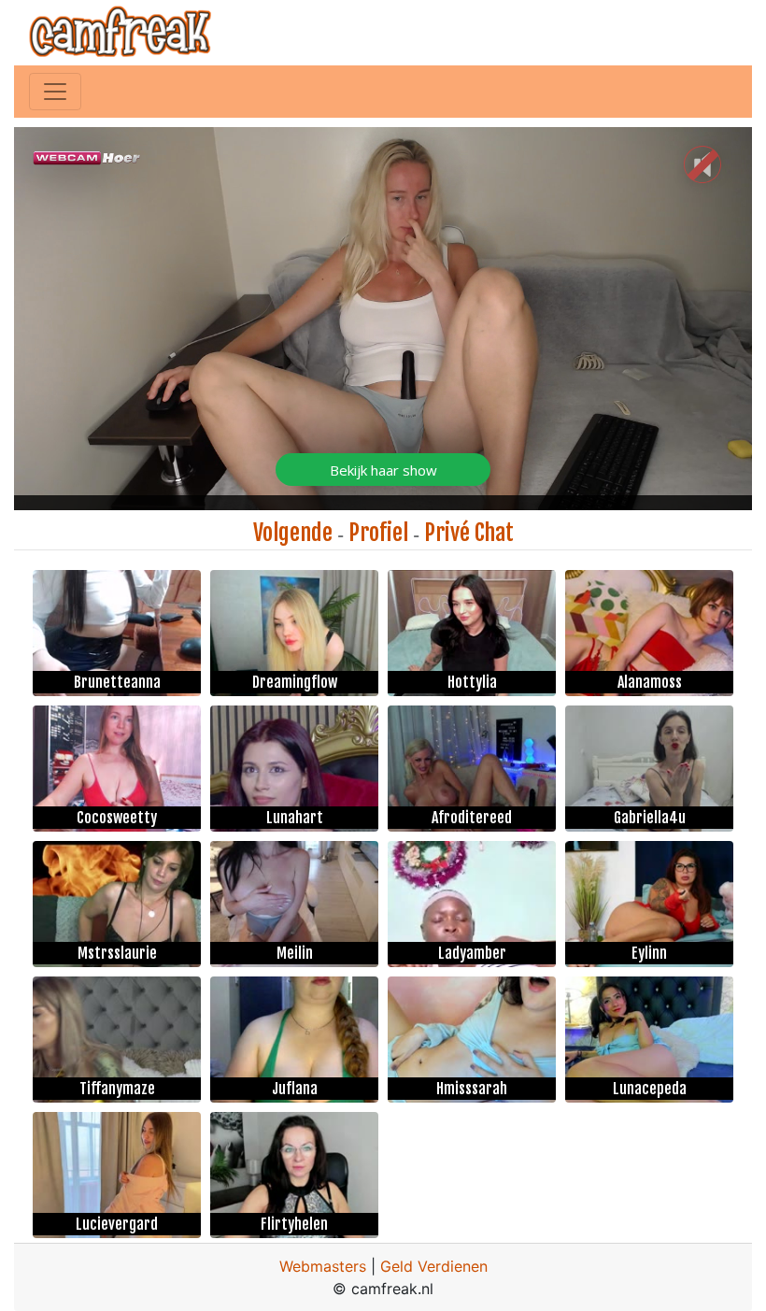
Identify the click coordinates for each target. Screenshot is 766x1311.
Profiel (378, 533)
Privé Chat (469, 533)
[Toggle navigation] (55, 91)
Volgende (293, 533)
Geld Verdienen (434, 1266)
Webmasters (322, 1266)
